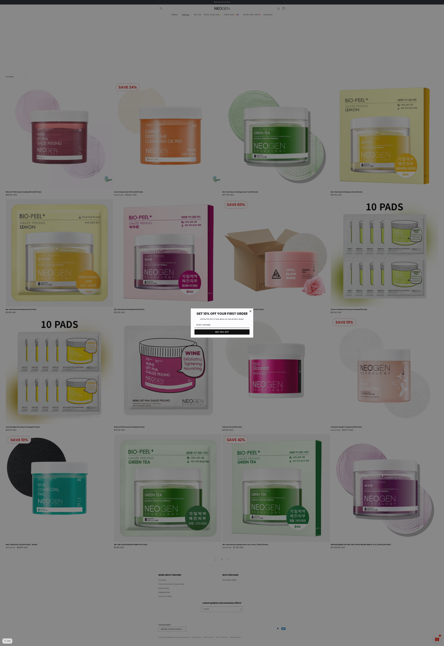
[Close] (250, 311)
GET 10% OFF (222, 332)
